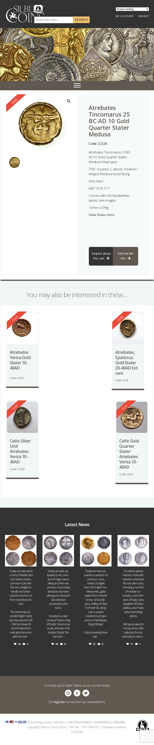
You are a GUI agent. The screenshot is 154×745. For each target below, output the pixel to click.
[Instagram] (33, 562)
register (59, 701)
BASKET (144, 16)
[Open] (20, 550)
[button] (68, 101)
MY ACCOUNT (125, 16)
